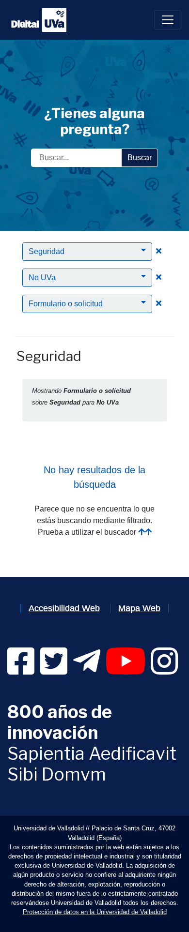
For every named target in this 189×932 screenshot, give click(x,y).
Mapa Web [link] (139, 608)
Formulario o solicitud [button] (66, 304)
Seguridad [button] (46, 251)
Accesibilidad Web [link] (64, 608)
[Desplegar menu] (167, 20)
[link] (20, 670)
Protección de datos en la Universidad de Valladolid (95, 912)
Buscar (139, 157)
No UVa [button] (42, 277)
